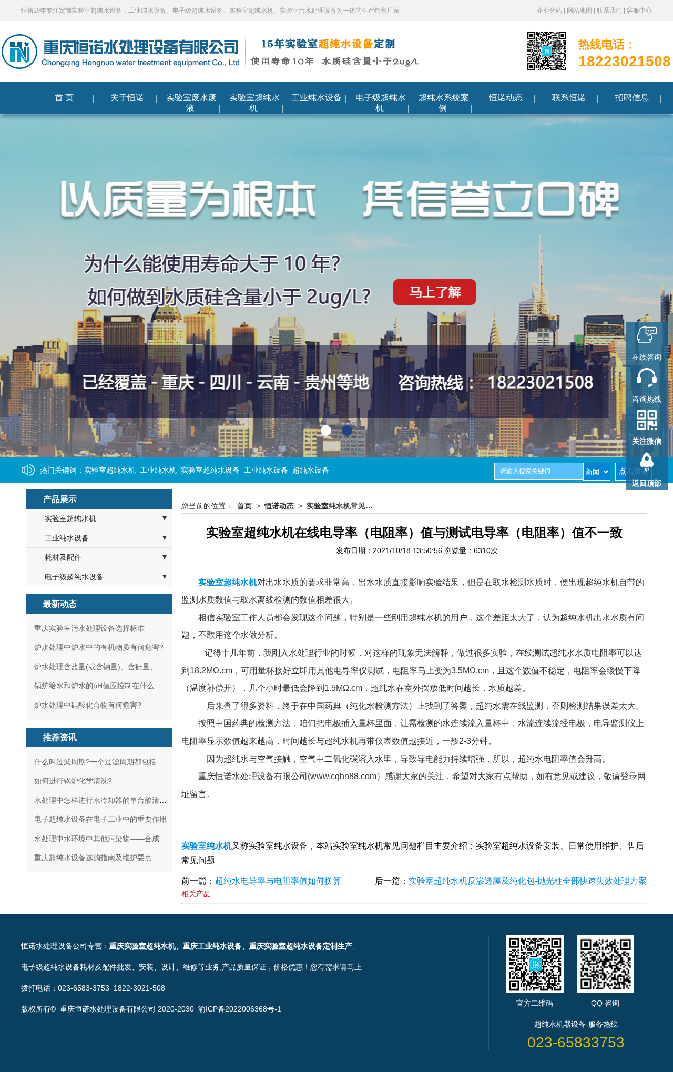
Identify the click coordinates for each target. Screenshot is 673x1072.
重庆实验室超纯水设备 (286, 946)
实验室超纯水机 (110, 470)
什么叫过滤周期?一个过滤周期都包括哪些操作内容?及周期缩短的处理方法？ (159, 762)
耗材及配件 (63, 557)
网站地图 (580, 10)
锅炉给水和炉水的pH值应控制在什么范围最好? (111, 685)
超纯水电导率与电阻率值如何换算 (278, 880)
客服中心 (639, 10)
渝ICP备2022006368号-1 (239, 1009)
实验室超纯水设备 (210, 470)
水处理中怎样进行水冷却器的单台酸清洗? (102, 800)
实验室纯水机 (206, 845)
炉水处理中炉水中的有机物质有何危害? (99, 647)
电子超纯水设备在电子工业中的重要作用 (100, 819)
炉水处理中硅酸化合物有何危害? (87, 705)
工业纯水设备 (266, 470)
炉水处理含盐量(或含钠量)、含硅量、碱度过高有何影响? (127, 666)
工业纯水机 (158, 470)
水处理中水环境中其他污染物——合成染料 (104, 838)
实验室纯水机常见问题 (343, 506)
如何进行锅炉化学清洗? (73, 781)
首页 (244, 506)
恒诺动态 (279, 506)
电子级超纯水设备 (74, 577)
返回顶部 (646, 483)
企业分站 (550, 10)
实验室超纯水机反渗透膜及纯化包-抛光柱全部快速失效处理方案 (528, 880)
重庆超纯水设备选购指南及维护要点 (93, 857)
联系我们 (610, 10)
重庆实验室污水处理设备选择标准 (89, 628)
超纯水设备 (310, 470)
